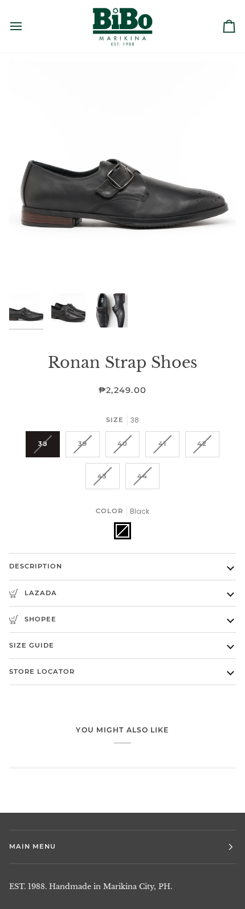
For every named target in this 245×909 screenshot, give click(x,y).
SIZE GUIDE (31, 645)
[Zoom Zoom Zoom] (122, 174)
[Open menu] (26, 26)
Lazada (39, 593)
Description (35, 566)
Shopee (39, 619)
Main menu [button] (32, 846)
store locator (42, 671)
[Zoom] (30, 266)
